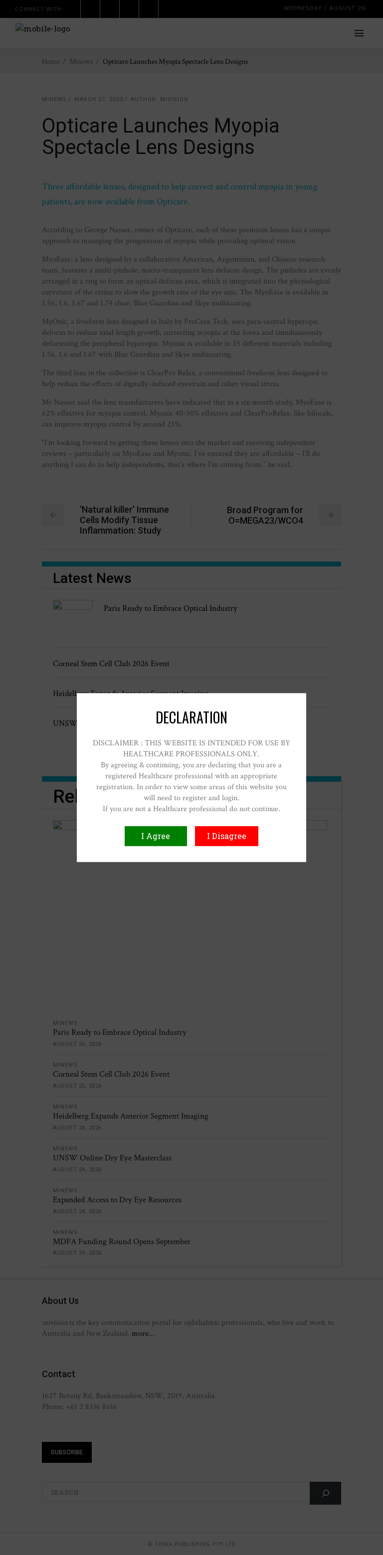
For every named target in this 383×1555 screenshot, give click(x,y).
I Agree (155, 836)
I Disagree (226, 836)
